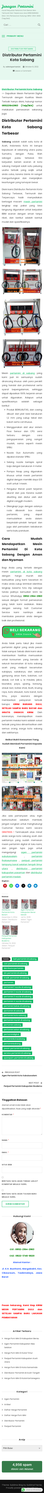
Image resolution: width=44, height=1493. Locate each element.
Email (5, 1152)
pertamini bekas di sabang (16, 1006)
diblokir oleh (22, 1466)
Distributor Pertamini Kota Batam (8, 912)
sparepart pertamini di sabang (18, 1057)
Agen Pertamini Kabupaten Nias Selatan (19, 1345)
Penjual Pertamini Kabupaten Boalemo (9, 938)
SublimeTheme (34, 1485)
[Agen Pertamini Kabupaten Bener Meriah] (29, 904)
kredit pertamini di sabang (16, 977)
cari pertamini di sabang (15, 963)
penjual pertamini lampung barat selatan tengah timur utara (22, 864)
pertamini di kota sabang (26, 571)
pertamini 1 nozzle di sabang (17, 987)
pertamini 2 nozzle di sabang (17, 991)
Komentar (8, 1114)
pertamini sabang (12, 1024)
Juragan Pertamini (17, 6)
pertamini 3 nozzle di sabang (17, 996)
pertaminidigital (11, 1034)
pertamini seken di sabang (16, 1029)
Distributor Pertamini (22, 49)
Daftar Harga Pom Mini (15, 1415)
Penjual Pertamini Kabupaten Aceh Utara (21, 1360)
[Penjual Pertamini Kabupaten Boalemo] (10, 930)
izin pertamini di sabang (15, 973)
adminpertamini (13, 67)
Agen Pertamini (11, 1399)
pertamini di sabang (22, 373)
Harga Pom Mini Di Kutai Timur (18, 1353)
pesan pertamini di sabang (16, 1048)
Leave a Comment (23, 71)
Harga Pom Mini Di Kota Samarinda (20, 1367)
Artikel (7, 1404)
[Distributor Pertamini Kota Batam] (10, 904)
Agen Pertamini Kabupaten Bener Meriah (28, 912)
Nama (5, 1140)
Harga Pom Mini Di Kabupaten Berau (21, 1338)
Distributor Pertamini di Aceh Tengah (22, 1372)
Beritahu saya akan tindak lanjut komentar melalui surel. (20, 1182)
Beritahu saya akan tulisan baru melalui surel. (19, 1195)
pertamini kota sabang (15, 1015)
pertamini (8, 982)
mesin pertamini (33, 201)
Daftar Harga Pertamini (15, 1409)
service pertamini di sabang (17, 1053)
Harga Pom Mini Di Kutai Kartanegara (22, 1378)
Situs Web (7, 1164)
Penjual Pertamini (12, 1426)
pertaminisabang (12, 1043)
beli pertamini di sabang (24, 959)
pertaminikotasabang (14, 1039)
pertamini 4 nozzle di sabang (17, 1001)
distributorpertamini (13, 968)
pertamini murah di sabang (17, 1020)
